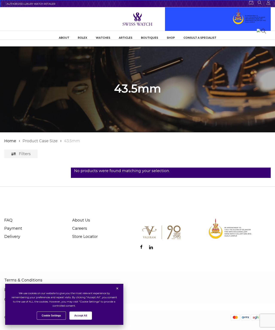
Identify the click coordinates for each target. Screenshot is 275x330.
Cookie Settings (51, 315)
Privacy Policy (17, 289)
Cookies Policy (18, 299)
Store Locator (85, 236)
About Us (81, 220)
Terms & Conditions (23, 280)
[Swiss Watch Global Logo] (138, 19)
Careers (79, 228)
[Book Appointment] (251, 2)
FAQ (8, 220)
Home (10, 141)
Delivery (12, 236)
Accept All (80, 315)
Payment (13, 228)
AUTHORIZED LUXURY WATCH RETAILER (31, 3)
